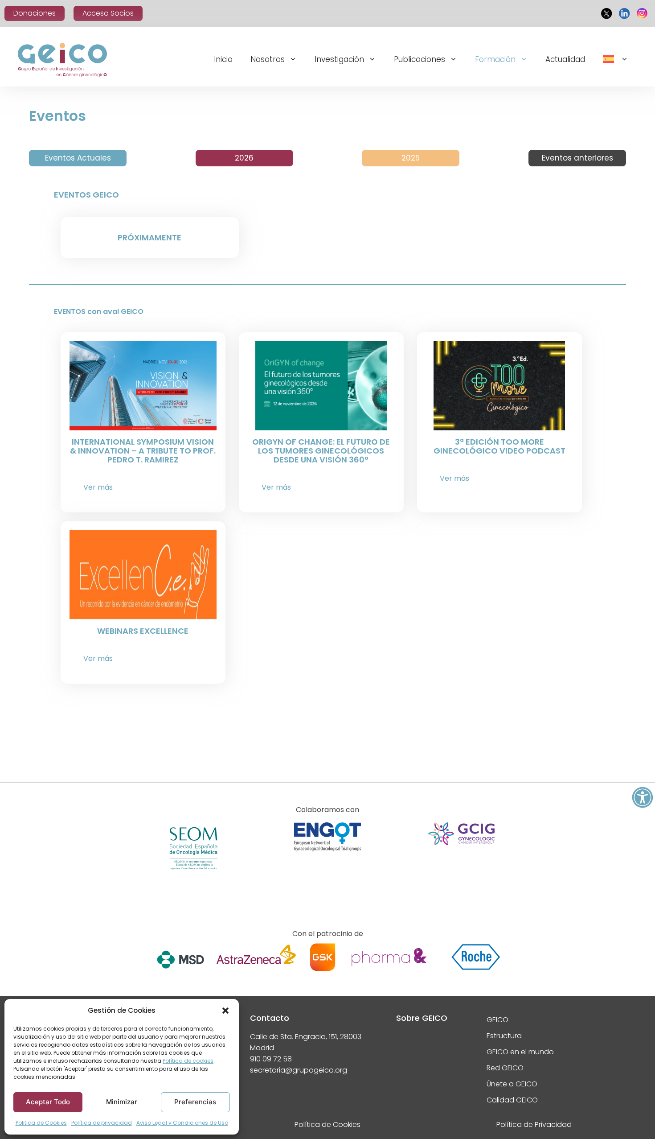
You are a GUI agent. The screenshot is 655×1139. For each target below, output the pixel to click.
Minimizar (121, 1102)
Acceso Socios (108, 13)
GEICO (497, 1020)
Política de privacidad (101, 1123)
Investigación (339, 59)
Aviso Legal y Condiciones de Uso (182, 1123)
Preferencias (195, 1102)
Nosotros (267, 59)
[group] (193, 861)
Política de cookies (188, 1061)
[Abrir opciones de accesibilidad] (642, 797)
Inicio (223, 59)
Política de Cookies (327, 1124)
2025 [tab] (410, 158)
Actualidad (565, 59)
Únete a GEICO (512, 1084)
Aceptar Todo (48, 1102)
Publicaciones (419, 59)
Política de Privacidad (534, 1124)
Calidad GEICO (512, 1100)
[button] (225, 1010)
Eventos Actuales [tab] (78, 158)
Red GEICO (505, 1068)
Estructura (504, 1036)
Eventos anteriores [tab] (577, 158)
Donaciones (34, 13)
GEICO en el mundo (520, 1052)
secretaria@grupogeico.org (298, 1070)
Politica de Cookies (41, 1123)
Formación (495, 59)
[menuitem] (615, 60)
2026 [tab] (244, 158)
